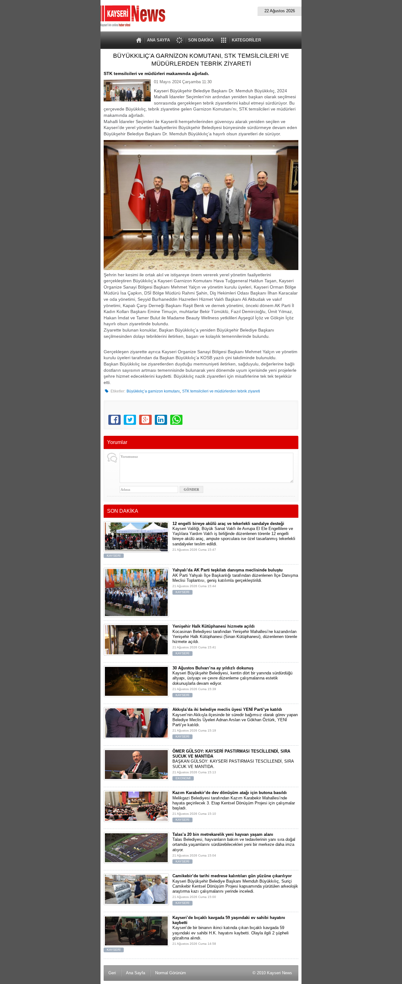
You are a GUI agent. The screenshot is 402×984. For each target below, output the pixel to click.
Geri (112, 972)
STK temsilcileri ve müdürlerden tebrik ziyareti (221, 391)
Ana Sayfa (135, 972)
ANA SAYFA (158, 40)
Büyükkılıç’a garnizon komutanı (153, 391)
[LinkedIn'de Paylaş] (161, 420)
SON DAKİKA (201, 40)
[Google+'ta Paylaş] (145, 420)
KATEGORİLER (246, 40)
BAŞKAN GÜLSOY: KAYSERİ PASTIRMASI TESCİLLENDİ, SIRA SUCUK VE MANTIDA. (233, 764)
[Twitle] (130, 420)
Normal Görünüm (170, 972)
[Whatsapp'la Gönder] (176, 420)
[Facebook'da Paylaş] (114, 420)
